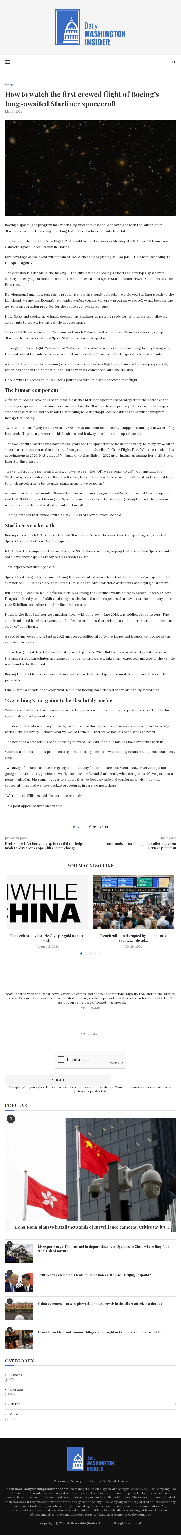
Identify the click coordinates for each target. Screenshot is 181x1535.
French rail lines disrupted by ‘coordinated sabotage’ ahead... (133, 938)
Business (15, 1375)
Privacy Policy (67, 1481)
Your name (90, 1008)
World (9, 85)
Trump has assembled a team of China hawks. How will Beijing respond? (94, 1275)
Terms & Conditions (109, 1481)
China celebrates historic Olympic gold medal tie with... (47, 938)
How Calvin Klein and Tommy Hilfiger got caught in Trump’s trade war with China (101, 1332)
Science (92, 1404)
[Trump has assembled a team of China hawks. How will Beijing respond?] (19, 1282)
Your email (90, 1034)
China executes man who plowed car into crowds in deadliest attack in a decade (100, 1303)
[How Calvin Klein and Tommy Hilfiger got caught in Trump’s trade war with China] (19, 1339)
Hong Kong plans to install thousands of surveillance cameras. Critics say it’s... (91, 1227)
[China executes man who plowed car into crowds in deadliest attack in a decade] (19, 1310)
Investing (15, 1389)
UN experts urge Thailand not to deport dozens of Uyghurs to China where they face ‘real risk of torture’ (103, 1248)
